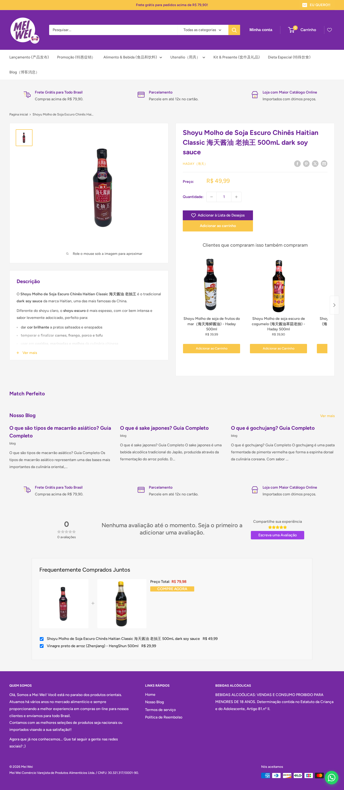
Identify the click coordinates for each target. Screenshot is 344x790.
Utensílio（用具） (185, 57)
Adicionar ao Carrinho (211, 348)
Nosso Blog (154, 702)
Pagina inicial (18, 114)
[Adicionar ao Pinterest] (306, 163)
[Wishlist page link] (329, 30)
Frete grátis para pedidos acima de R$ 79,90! (172, 5)
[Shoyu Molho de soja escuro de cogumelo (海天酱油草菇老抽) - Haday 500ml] (278, 285)
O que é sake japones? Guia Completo (164, 428)
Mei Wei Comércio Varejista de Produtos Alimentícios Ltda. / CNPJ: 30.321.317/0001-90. (74, 773)
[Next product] (334, 305)
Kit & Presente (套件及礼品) (236, 57)
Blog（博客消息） (24, 72)
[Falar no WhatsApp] (331, 777)
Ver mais (328, 416)
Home (150, 694)
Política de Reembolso (163, 717)
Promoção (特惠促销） (76, 57)
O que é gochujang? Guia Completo (273, 428)
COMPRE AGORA (172, 589)
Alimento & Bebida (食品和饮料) (130, 57)
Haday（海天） (195, 164)
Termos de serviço (160, 709)
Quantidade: (193, 197)
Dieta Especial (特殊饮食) (289, 57)
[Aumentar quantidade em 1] (236, 197)
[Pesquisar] (234, 30)
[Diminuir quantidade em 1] (211, 197)
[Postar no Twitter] (315, 163)
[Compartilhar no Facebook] (297, 163)
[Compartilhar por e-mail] (324, 163)
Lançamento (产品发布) (29, 57)
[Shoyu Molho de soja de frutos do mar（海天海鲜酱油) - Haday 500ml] (211, 285)
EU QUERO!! (320, 5)
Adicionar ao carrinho (218, 226)
